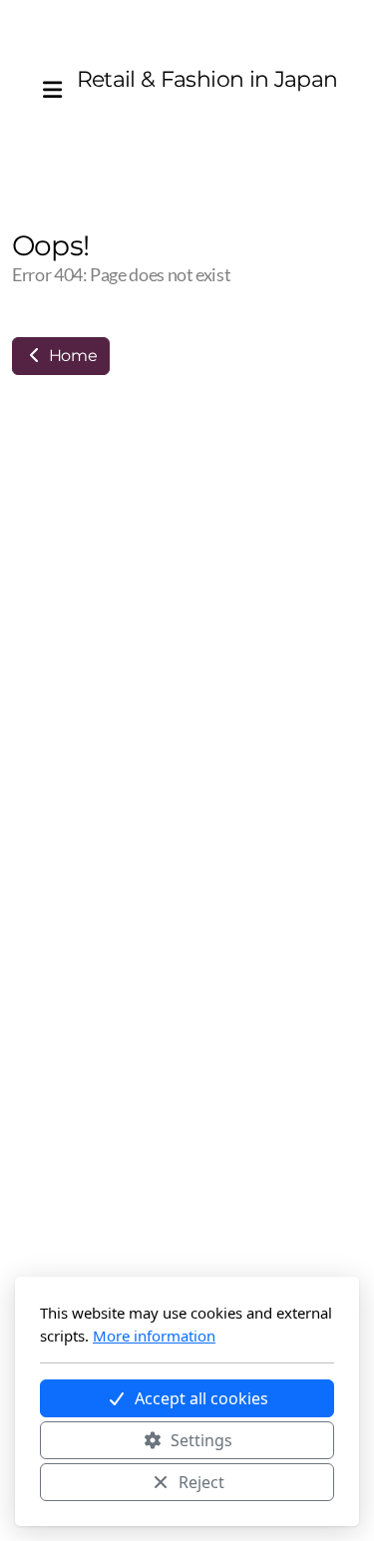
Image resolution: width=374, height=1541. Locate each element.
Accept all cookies (201, 1398)
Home (71, 355)
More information (154, 1336)
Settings (201, 1440)
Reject (201, 1482)
